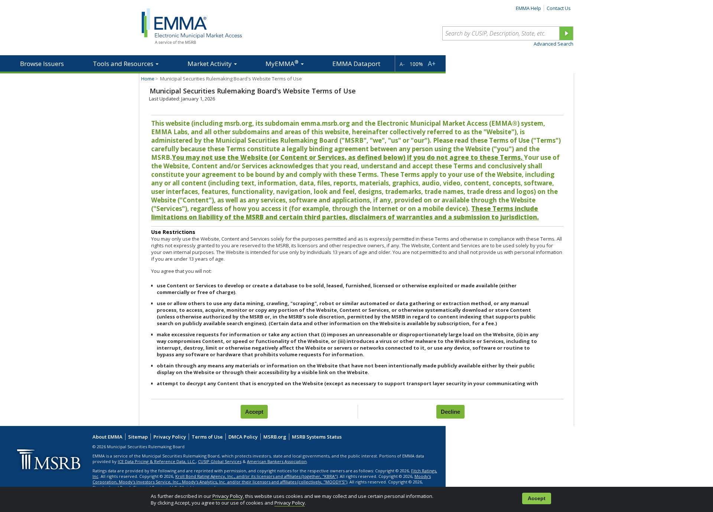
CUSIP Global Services (219, 461)
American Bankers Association (277, 461)
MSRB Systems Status (317, 436)
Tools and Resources (124, 63)
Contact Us (559, 8)
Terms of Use (207, 436)
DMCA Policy (243, 436)
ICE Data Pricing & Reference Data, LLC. (157, 461)
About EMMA (107, 436)
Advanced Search (553, 43)
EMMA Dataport (356, 63)
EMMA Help (528, 8)
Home (147, 78)
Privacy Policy (227, 496)
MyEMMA (282, 63)
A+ (432, 63)
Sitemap (138, 436)
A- (402, 63)
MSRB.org (274, 436)
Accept (537, 498)
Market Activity (210, 63)
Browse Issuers (42, 63)
